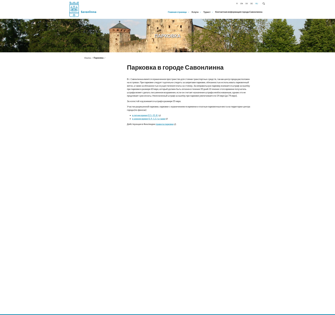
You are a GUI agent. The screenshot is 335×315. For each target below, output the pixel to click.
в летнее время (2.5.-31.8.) (145, 115)
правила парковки (165, 124)
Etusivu (87, 58)
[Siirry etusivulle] (85, 9)
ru (256, 3)
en (242, 3)
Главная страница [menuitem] (177, 12)
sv (246, 3)
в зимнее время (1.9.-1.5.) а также (148, 118)
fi (237, 3)
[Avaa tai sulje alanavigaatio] (188, 12)
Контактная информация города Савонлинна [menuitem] (238, 12)
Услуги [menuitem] (195, 12)
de (251, 3)
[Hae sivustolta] (264, 3)
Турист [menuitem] (207, 12)
